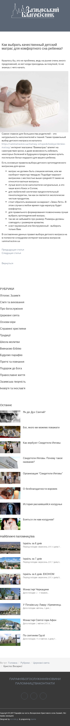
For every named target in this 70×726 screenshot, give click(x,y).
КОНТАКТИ (47, 683)
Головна (12, 663)
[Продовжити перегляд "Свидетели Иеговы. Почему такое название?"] (10, 463)
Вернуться (7, 263)
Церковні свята (41, 663)
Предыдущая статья (13, 250)
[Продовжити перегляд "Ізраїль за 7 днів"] (10, 563)
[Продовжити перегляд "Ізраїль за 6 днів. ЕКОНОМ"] (10, 578)
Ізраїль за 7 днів (32, 559)
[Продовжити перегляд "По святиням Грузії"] (10, 640)
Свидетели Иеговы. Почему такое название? (43, 460)
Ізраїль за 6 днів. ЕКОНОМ (38, 574)
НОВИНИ (54, 679)
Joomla (33, 719)
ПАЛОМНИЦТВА (27, 683)
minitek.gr (14, 719)
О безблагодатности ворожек (40, 489)
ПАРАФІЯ (16, 679)
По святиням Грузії (34, 636)
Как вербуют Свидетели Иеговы (42, 443)
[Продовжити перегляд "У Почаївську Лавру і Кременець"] (10, 609)
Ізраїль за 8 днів (32, 543)
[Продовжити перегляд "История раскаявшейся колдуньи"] (10, 509)
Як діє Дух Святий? (34, 412)
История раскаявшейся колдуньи (42, 504)
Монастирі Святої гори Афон (39, 620)
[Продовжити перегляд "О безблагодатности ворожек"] (10, 493)
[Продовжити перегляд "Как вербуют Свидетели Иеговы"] (10, 447)
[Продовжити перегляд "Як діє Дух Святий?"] (10, 417)
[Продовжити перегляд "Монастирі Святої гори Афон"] (10, 625)
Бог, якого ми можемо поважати (41, 427)
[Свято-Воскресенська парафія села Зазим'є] (35, 10)
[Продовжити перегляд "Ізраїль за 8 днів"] (10, 548)
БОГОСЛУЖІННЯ (35, 679)
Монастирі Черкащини (36, 589)
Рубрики (25, 663)
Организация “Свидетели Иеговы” (43, 474)
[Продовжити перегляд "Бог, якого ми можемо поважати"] (10, 432)
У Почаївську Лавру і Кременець (42, 605)
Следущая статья (11, 253)
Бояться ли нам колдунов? (38, 520)
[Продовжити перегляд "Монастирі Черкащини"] (10, 594)
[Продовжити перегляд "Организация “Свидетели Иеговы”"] (10, 478)
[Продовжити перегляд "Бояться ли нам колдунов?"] (10, 524)
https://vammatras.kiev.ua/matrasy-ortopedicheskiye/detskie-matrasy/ (34, 146)
